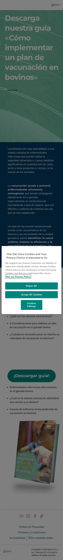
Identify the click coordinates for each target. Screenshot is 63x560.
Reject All (31, 286)
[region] (32, 280)
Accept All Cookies (31, 294)
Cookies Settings (31, 304)
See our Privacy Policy (18, 276)
